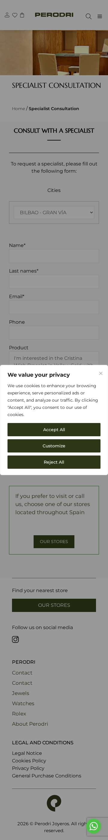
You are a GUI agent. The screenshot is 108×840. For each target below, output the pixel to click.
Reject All (54, 462)
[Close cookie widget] (100, 373)
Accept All (54, 429)
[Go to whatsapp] (93, 826)
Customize (54, 446)
